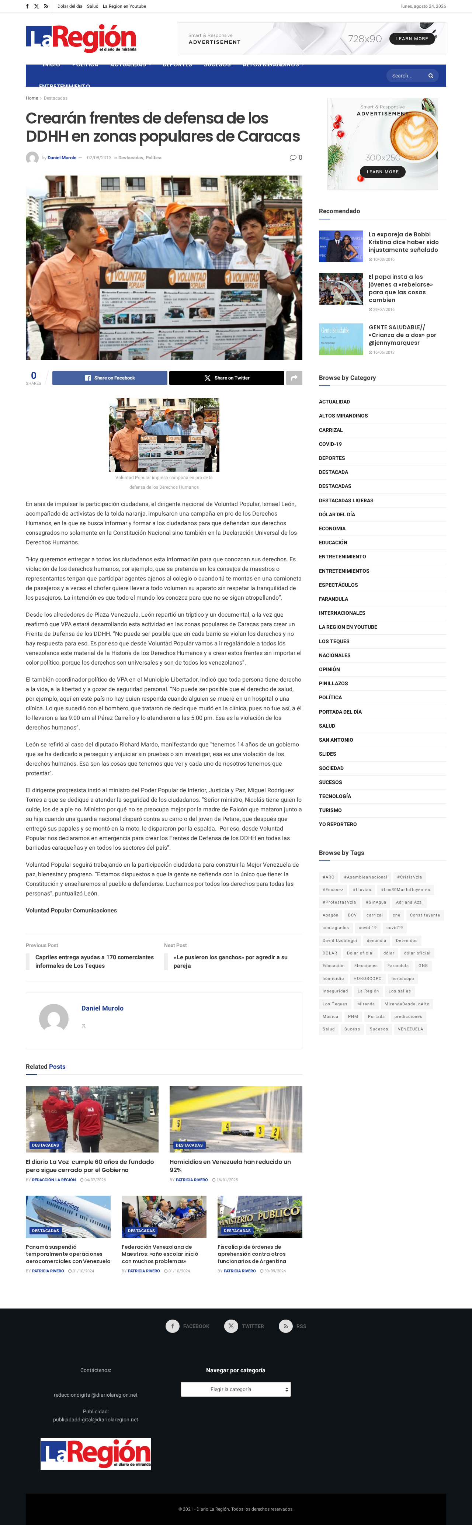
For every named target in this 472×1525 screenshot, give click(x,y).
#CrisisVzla (409, 877)
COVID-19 (330, 444)
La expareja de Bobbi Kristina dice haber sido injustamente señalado (404, 242)
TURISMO (330, 810)
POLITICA (85, 64)
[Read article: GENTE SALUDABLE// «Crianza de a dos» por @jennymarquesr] (341, 339)
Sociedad (331, 768)
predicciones (409, 1016)
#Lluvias (362, 890)
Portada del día (340, 712)
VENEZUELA (410, 1029)
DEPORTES (177, 64)
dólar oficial (417, 953)
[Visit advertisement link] (312, 38)
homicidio (333, 978)
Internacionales (342, 613)
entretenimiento (342, 557)
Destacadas (55, 98)
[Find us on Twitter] (36, 6)
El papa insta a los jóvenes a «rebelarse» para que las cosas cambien (401, 288)
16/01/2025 (226, 1180)
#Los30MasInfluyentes (405, 890)
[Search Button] (432, 75)
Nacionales (335, 655)
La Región (368, 991)
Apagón (331, 915)
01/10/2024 (83, 1271)
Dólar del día (70, 6)
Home (32, 98)
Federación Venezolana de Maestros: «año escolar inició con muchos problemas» (160, 1254)
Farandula (333, 599)
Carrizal (331, 430)
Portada (376, 1016)
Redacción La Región (54, 1180)
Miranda (366, 1004)
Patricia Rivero (192, 1180)
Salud (92, 6)
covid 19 (368, 928)
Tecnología (335, 796)
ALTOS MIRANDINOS (271, 64)
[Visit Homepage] (81, 39)
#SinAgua (376, 902)
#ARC (328, 877)
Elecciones (366, 966)
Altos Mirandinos (343, 416)
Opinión (329, 669)
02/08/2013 (99, 157)
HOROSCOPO (368, 978)
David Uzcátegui (340, 940)
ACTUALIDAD (128, 64)
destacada (333, 472)
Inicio (51, 64)
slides (327, 754)
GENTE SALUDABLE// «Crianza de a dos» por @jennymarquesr (402, 335)
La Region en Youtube (124, 6)
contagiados (336, 928)
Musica (331, 1016)
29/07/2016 (383, 309)
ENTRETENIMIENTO (64, 86)
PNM (353, 1016)
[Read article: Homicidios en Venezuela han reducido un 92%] (236, 1119)
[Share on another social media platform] (294, 378)
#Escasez (333, 890)
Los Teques (334, 641)
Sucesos (330, 782)
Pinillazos (333, 683)
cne (396, 915)
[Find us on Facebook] (27, 6)
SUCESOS (217, 64)
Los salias (400, 991)
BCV (352, 915)
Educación (333, 543)
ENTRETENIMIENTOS (344, 571)
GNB (423, 966)
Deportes (332, 458)
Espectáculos (338, 585)
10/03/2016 (383, 259)
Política (154, 157)
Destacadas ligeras (346, 501)
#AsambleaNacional (366, 877)
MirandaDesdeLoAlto (407, 1004)
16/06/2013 (383, 352)
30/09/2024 (274, 1271)
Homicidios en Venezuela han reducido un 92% (230, 1166)
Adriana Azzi (409, 902)
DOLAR (330, 953)
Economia (332, 529)
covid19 (394, 928)
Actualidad (334, 402)
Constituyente (425, 915)
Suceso (352, 1029)
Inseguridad (335, 991)
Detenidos (407, 940)
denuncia (376, 940)
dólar (389, 953)
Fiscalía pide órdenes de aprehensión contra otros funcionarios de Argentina (252, 1254)
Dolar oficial (360, 953)
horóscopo (403, 978)
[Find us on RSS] (46, 6)
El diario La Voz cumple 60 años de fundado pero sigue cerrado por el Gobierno (90, 1166)
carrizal (375, 915)
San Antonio (336, 740)
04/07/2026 (94, 1180)
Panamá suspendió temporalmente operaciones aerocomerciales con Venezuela (68, 1254)
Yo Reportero (338, 824)
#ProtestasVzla (339, 902)
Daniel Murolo (62, 157)
